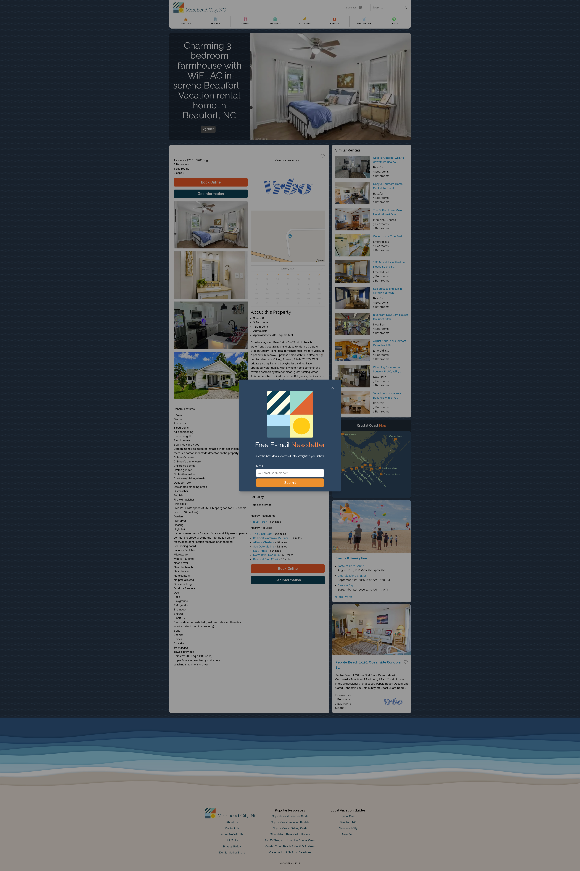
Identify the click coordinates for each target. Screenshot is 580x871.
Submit (290, 482)
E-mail (260, 465)
